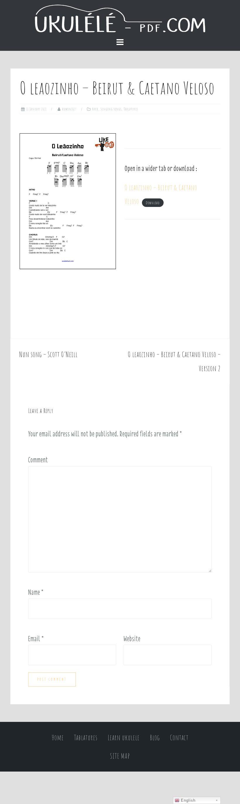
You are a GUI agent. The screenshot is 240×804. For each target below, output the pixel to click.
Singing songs (110, 109)
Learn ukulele (124, 737)
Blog (155, 737)
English (187, 800)
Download (153, 202)
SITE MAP (120, 755)
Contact (179, 737)
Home (58, 737)
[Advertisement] (172, 279)
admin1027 (69, 109)
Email (36, 638)
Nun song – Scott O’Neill (48, 354)
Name (36, 592)
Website (132, 638)
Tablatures (131, 109)
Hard (95, 109)
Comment (38, 460)
